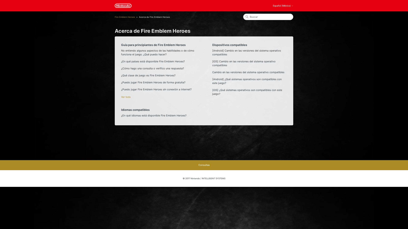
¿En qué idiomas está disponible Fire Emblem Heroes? (153, 115)
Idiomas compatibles (135, 109)
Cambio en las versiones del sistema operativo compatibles (248, 72)
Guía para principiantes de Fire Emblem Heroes (153, 45)
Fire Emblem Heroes (125, 17)
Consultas (204, 165)
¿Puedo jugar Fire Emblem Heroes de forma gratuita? (153, 82)
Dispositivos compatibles (229, 45)
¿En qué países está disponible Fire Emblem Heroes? (153, 61)
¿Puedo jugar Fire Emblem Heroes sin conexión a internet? (156, 89)
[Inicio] (123, 6)
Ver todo (126, 96)
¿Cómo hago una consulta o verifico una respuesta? (152, 68)
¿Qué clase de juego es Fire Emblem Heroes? (148, 75)
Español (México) (282, 5)
